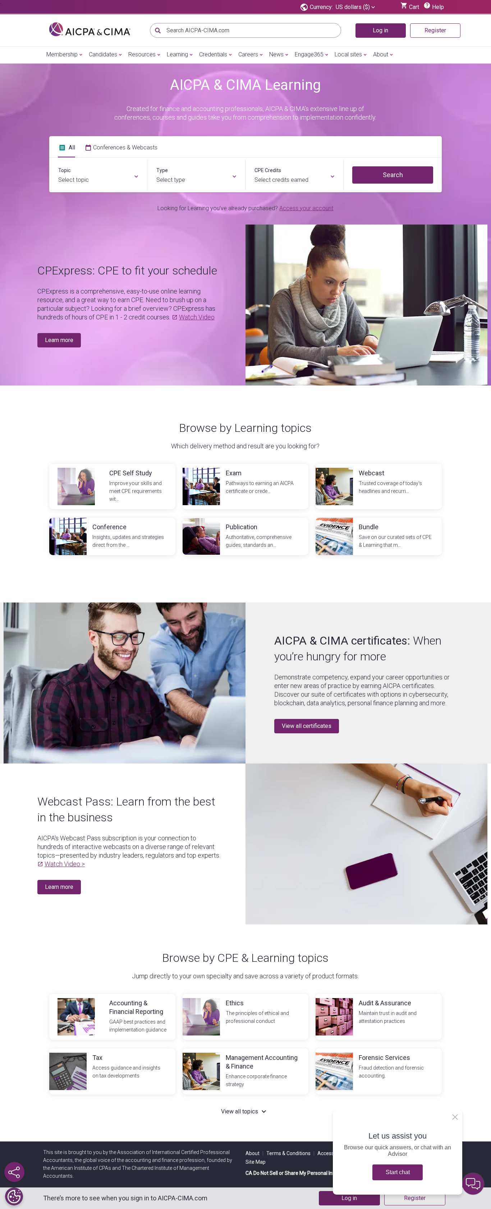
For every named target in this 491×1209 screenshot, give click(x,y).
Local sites (348, 54)
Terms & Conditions (290, 1153)
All (72, 147)
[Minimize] (455, 1117)
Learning (177, 54)
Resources (142, 54)
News (276, 54)
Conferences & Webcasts (125, 147)
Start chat (398, 1172)
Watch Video (197, 317)
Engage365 (309, 54)
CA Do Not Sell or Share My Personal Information (300, 1173)
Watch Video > (65, 864)
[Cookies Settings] (14, 1196)
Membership (62, 54)
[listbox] (355, 7)
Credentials (213, 54)
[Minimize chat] (473, 1184)
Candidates (103, 54)
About (380, 54)
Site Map (256, 1162)
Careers (248, 54)
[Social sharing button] (14, 1172)
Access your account (306, 208)
